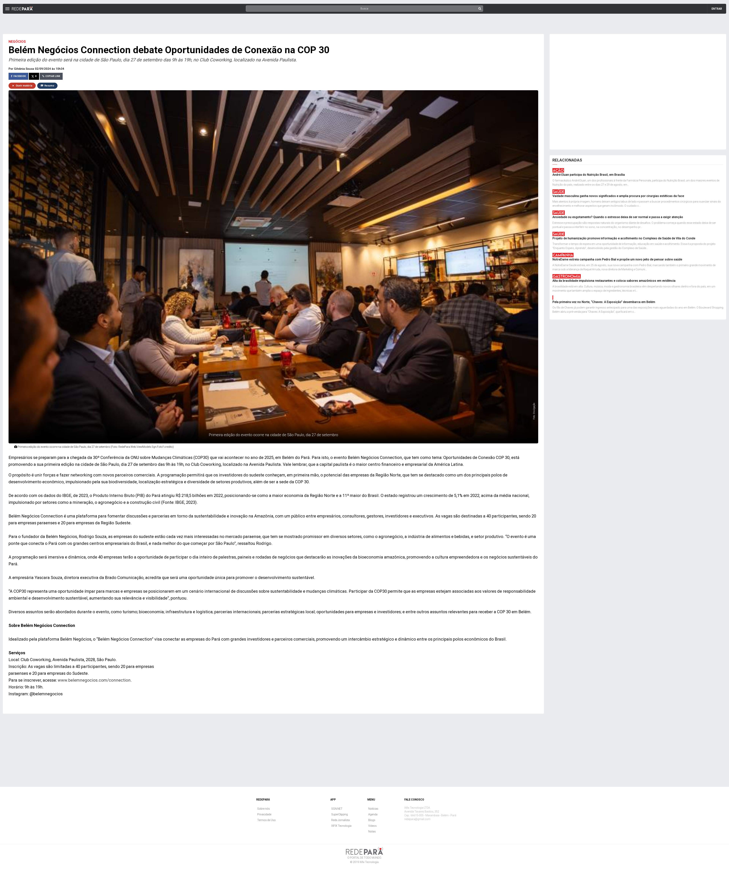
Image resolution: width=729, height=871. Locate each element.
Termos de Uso (266, 820)
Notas (372, 831)
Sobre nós (263, 808)
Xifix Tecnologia (369, 862)
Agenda (372, 814)
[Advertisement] (364, 22)
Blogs (371, 820)
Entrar (717, 8)
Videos (372, 825)
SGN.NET (336, 808)
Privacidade (264, 814)
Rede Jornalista (340, 820)
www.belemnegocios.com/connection (94, 680)
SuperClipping (339, 814)
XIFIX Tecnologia (341, 825)
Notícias (373, 808)
